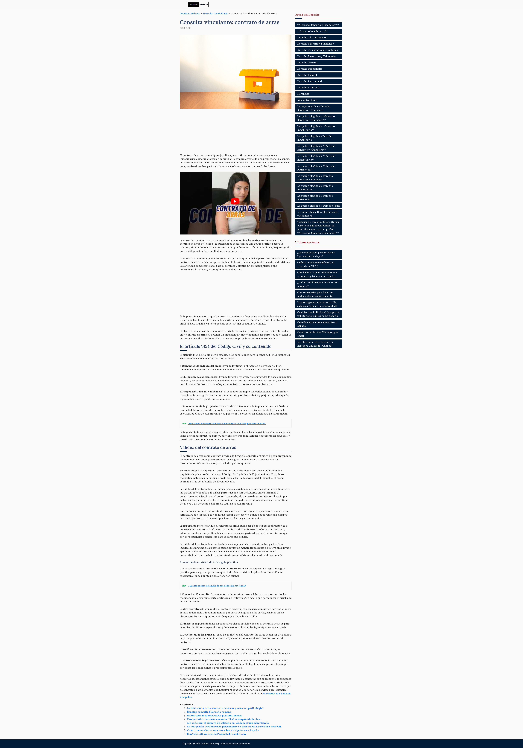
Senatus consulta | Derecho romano (209, 711)
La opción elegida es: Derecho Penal (318, 205)
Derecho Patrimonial (309, 81)
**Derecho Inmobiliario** (312, 31)
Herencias (303, 93)
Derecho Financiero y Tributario (316, 56)
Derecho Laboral (307, 75)
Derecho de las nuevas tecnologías (317, 49)
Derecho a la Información (312, 37)
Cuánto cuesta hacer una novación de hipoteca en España (223, 730)
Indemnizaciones (307, 100)
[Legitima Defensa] (198, 4)
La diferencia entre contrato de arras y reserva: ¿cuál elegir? (225, 708)
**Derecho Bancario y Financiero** (318, 24)
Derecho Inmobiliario (215, 13)
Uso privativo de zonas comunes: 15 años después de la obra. (224, 719)
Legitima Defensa (190, 13)
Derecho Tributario (308, 87)
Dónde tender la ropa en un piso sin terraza (214, 715)
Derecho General (307, 62)
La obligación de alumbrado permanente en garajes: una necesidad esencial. (234, 726)
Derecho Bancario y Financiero (315, 43)
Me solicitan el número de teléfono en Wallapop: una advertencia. (228, 722)
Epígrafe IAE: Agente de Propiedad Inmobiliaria (216, 733)
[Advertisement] (235, 133)
